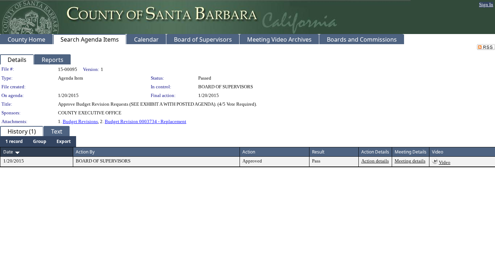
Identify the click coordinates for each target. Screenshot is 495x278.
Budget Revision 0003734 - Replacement (145, 121)
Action (248, 152)
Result (318, 152)
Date (8, 152)
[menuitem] (14, 141)
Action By (85, 152)
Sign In (486, 4)
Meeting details (410, 161)
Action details (375, 161)
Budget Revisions (80, 121)
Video (444, 162)
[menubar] (38, 141)
